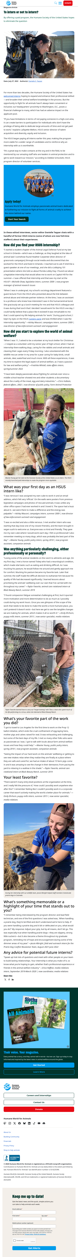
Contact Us (38, 1102)
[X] (5, 979)
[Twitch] (5, 1123)
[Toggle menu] (60, 3)
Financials (7, 1141)
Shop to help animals (12, 1150)
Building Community (11, 1137)
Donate (68, 3)
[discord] (44, 1123)
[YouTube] (39, 1123)
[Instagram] (10, 1123)
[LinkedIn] (29, 1123)
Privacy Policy (9, 1146)
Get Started (39, 1065)
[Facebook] (19, 1123)
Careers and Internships (39, 1095)
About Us (7, 1132)
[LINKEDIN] (12, 979)
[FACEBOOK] (9, 979)
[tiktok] (34, 1123)
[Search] (56, 3)
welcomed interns (12, 96)
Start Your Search (16, 219)
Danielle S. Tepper (35, 81)
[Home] (12, 1086)
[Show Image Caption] (72, 76)
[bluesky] (24, 1123)
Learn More (39, 1071)
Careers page (35, 318)
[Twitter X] (14, 1123)
